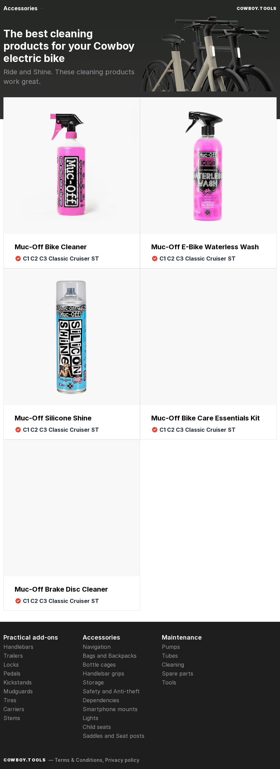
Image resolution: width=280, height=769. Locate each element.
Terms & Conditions (78, 760)
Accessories (20, 8)
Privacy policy (122, 760)
